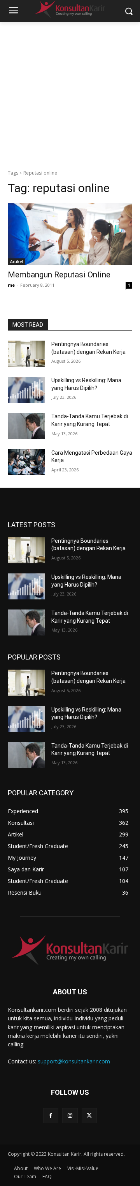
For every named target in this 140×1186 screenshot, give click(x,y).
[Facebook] (50, 1115)
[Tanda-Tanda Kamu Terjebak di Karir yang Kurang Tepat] (26, 426)
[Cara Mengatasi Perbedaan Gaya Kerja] (26, 462)
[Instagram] (69, 1115)
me (11, 285)
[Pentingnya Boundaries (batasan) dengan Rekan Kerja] (26, 354)
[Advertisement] (70, 95)
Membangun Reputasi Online (59, 274)
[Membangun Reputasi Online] (70, 234)
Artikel (16, 261)
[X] (89, 1115)
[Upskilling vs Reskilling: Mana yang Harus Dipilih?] (26, 390)
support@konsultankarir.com (74, 1061)
